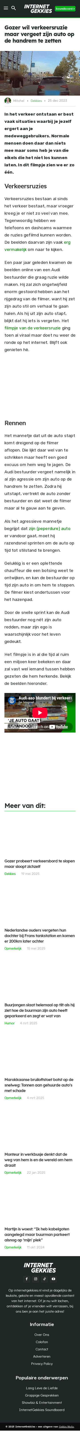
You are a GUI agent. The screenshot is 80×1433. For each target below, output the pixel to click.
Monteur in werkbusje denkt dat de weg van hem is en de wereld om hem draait (38, 1160)
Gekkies (36, 101)
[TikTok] (44, 1279)
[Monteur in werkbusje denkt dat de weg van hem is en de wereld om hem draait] (40, 1129)
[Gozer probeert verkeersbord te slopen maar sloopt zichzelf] (40, 835)
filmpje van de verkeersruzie (32, 327)
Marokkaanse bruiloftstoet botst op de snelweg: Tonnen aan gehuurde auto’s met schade (38, 1085)
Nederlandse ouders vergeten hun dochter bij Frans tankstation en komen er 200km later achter (39, 936)
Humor (9, 1023)
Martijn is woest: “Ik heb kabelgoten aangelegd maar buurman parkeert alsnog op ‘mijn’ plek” (37, 1234)
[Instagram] (35, 1279)
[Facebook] (26, 1279)
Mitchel (18, 101)
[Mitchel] (8, 101)
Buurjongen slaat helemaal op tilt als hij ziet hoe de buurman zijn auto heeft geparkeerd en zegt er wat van (39, 1010)
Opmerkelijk (13, 948)
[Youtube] (53, 1279)
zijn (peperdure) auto (49, 528)
